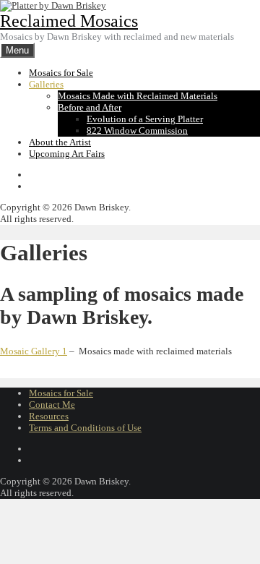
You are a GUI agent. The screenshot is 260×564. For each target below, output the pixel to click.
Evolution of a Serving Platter (145, 119)
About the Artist (60, 142)
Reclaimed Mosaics (69, 21)
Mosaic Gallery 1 (33, 351)
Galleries (46, 84)
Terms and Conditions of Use (85, 427)
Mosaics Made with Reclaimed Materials (137, 95)
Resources (49, 416)
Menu (17, 50)
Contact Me (52, 404)
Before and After (89, 107)
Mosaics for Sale (61, 72)
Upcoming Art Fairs (67, 153)
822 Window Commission (137, 130)
